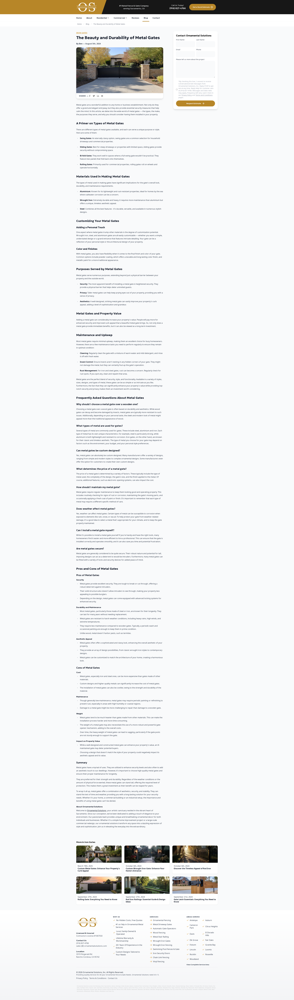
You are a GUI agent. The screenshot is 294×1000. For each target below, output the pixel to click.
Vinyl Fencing (158, 961)
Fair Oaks (209, 940)
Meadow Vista (167, 988)
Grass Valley (113, 988)
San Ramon (146, 989)
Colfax (159, 986)
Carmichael (145, 986)
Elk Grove (194, 940)
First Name (180, 40)
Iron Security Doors (161, 953)
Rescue (119, 989)
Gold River (99, 988)
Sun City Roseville (187, 989)
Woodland (194, 959)
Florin (87, 988)
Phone (198, 49)
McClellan (159, 988)
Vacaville (195, 989)
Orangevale (208, 988)
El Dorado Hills (209, 934)
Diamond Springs (180, 986)
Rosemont (134, 989)
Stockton (167, 989)
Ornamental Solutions (96, 810)
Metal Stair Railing (161, 937)
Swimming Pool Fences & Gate (166, 949)
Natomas (177, 988)
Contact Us (112, 978)
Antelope (194, 920)
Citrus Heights (211, 926)
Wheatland (87, 991)
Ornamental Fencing (162, 920)
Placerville (80, 989)
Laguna (126, 988)
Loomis (208, 949)
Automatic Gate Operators (164, 928)
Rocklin (193, 954)
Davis (192, 934)
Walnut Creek (207, 989)
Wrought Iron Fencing (162, 945)
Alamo (113, 986)
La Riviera (120, 988)
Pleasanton (86, 989)
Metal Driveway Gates (162, 924)
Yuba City (111, 991)
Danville (169, 986)
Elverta (210, 986)
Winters (97, 991)
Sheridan (152, 989)
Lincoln (193, 949)
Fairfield (82, 988)
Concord (164, 986)
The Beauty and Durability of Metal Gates (109, 24)
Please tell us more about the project (190, 59)
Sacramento (107, 986)
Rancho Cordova (102, 989)
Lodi (144, 988)
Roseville (209, 954)
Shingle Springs (160, 989)
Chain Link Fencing (161, 957)
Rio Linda (123, 989)
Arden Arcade (125, 986)
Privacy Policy (187, 95)
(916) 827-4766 (178, 8)
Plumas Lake (93, 989)
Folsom (193, 945)
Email (178, 49)
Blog (87, 24)
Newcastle (191, 988)
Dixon (187, 986)
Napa (173, 988)
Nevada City (184, 988)
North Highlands (199, 988)
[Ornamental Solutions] (87, 7)
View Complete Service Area (198, 965)
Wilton (92, 991)
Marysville (153, 988)
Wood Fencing (159, 932)
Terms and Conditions (204, 95)
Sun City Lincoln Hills (176, 989)
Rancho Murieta (111, 989)
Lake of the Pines (133, 988)
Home (79, 24)
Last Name (200, 40)
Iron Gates (81, 33)
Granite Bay (210, 945)
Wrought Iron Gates (161, 941)
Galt (95, 988)
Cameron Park (194, 926)
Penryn (214, 988)
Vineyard (200, 989)
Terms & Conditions (97, 978)
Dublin (191, 986)
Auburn (208, 920)
